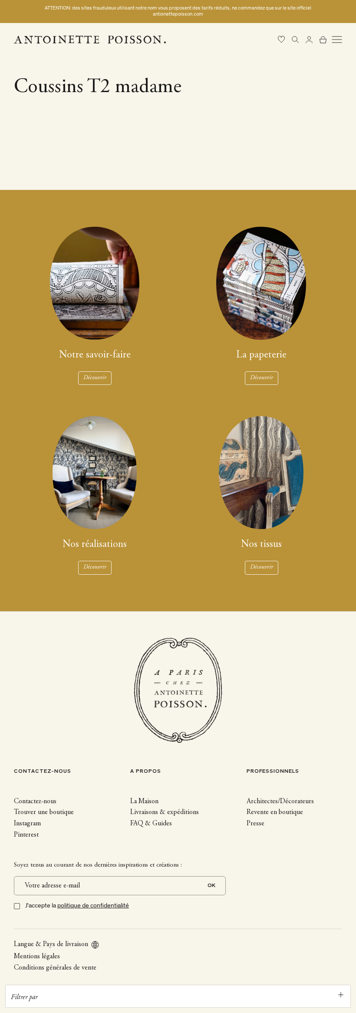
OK (211, 886)
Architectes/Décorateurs (280, 801)
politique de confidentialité (93, 905)
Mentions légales (37, 956)
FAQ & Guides (151, 823)
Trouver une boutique (44, 812)
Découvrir (94, 378)
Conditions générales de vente (55, 967)
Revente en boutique (275, 812)
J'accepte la (77, 905)
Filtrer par (24, 997)
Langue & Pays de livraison (51, 944)
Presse (255, 823)
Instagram (27, 823)
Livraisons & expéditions (164, 812)
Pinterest (26, 834)
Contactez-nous (35, 801)
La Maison (144, 801)
